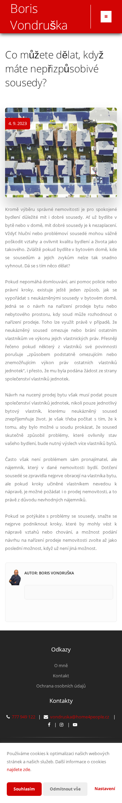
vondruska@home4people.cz (79, 717)
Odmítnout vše (65, 789)
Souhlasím (24, 789)
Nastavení (105, 788)
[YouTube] (75, 724)
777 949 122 (23, 717)
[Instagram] (61, 724)
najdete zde (18, 769)
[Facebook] (49, 724)
